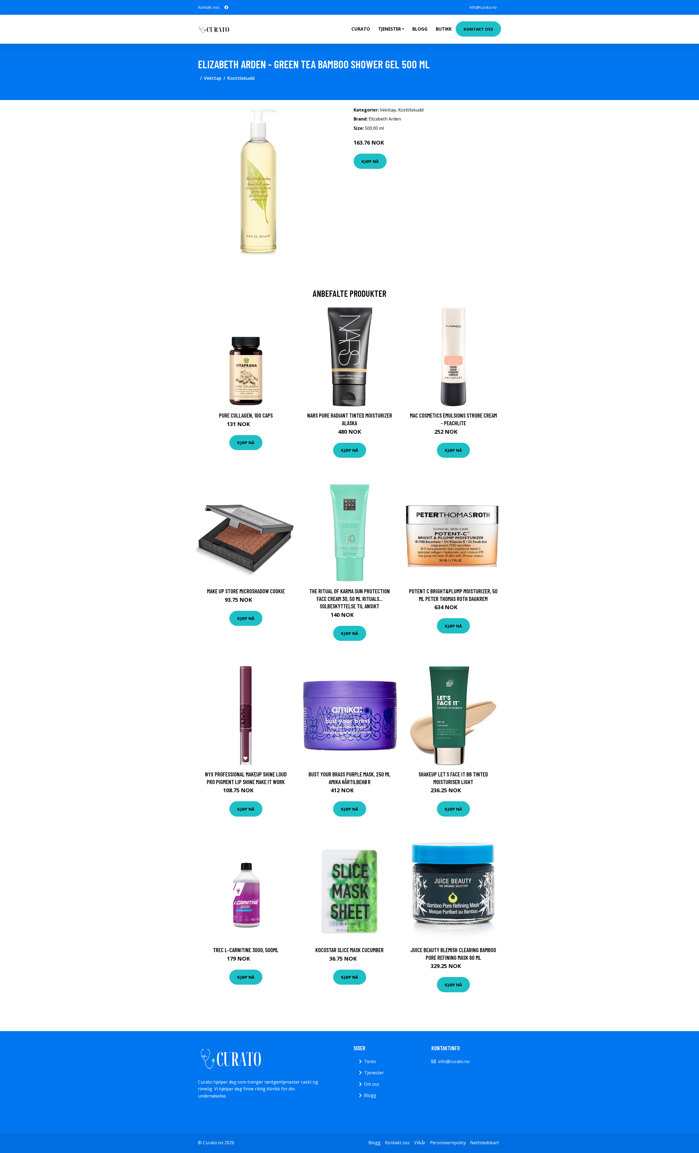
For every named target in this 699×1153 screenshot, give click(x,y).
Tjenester (374, 1073)
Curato (360, 29)
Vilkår (420, 1143)
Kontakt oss (478, 29)
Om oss (371, 1084)
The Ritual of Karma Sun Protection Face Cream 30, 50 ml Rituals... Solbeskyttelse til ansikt (349, 598)
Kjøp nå (370, 161)
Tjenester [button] (389, 29)
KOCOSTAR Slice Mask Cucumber (349, 949)
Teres (370, 1061)
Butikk (444, 29)
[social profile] (226, 7)
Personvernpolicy (448, 1143)
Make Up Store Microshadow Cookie (246, 591)
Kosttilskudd (240, 78)
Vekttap (212, 78)
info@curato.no (483, 7)
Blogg (420, 29)
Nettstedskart (484, 1143)
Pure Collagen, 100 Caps (246, 415)
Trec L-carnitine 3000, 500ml (246, 949)
